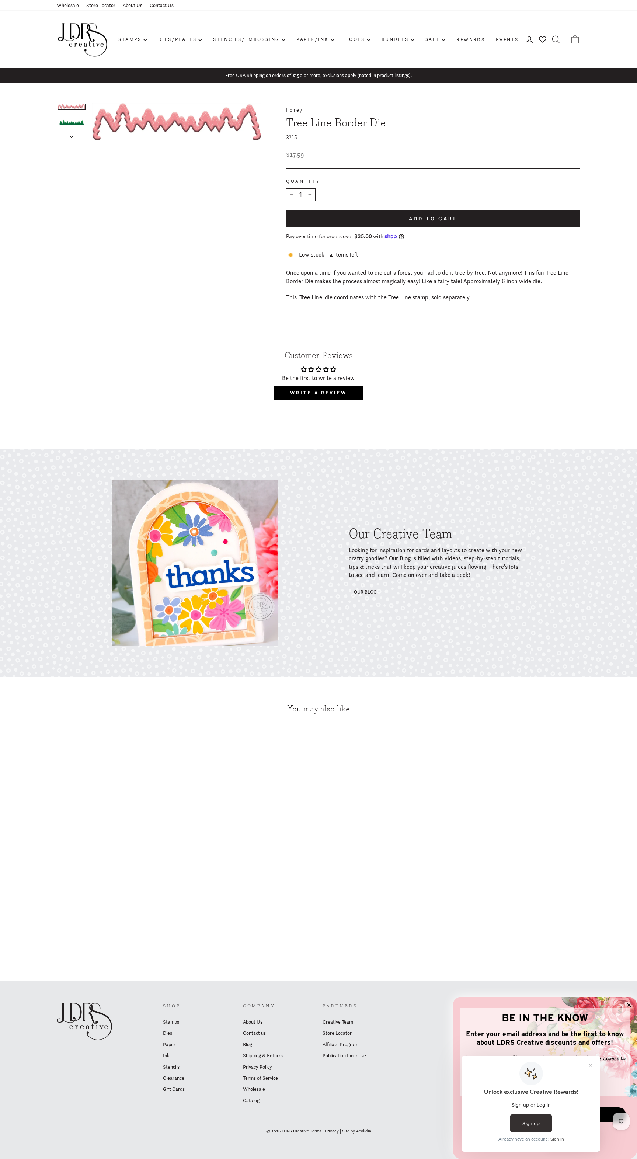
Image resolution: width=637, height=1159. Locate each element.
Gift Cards (174, 1089)
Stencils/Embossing (246, 39)
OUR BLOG (365, 592)
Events (507, 39)
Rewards (470, 39)
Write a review (318, 393)
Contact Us (162, 5)
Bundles (395, 39)
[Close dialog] (628, 1004)
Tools (355, 39)
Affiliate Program (340, 1044)
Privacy (332, 1131)
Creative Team (338, 1022)
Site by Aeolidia (356, 1131)
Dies (167, 1033)
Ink (166, 1055)
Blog (247, 1044)
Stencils (171, 1067)
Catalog (251, 1100)
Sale (432, 39)
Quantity (303, 181)
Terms (315, 1131)
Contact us (254, 1033)
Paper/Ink (312, 39)
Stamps (130, 39)
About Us (132, 5)
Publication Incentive (344, 1055)
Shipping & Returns (263, 1055)
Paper (169, 1044)
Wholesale (68, 5)
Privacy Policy (257, 1067)
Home (292, 110)
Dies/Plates (177, 39)
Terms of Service (260, 1078)
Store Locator (100, 5)
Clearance (173, 1078)
